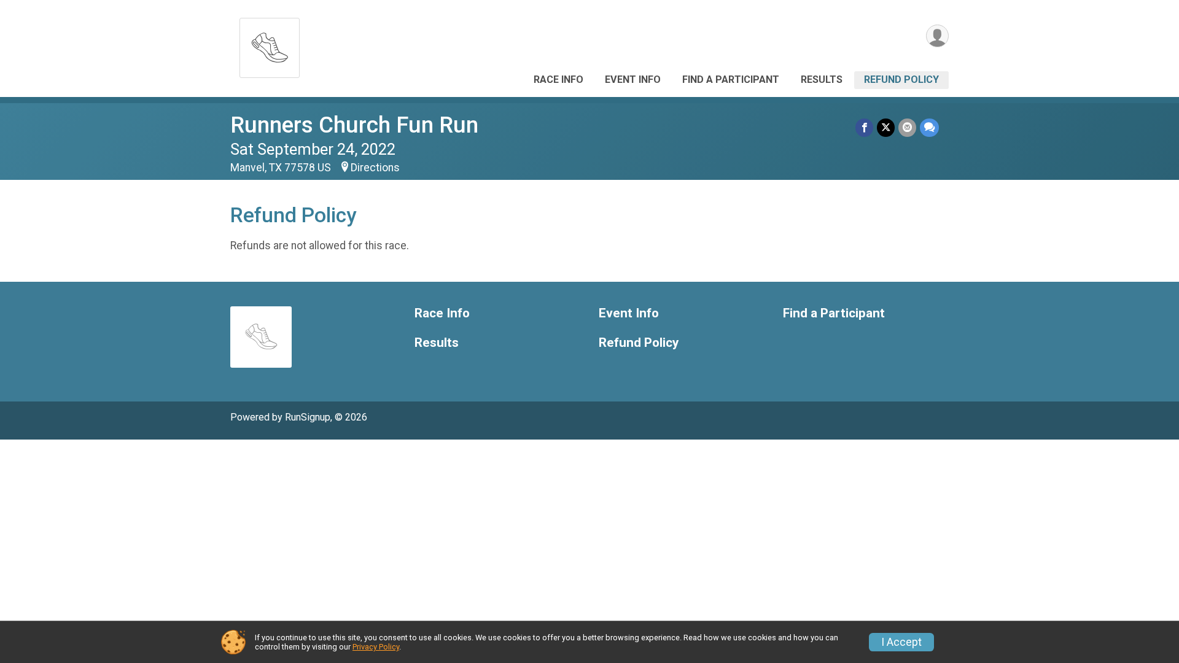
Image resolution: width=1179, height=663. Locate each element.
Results (821, 79)
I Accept (901, 642)
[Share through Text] (929, 127)
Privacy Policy (375, 646)
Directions (375, 167)
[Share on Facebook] (864, 127)
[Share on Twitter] (886, 127)
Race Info (558, 79)
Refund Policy (901, 79)
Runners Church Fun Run (354, 125)
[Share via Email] (907, 127)
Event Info (633, 79)
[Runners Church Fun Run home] (269, 44)
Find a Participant (730, 79)
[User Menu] (937, 36)
